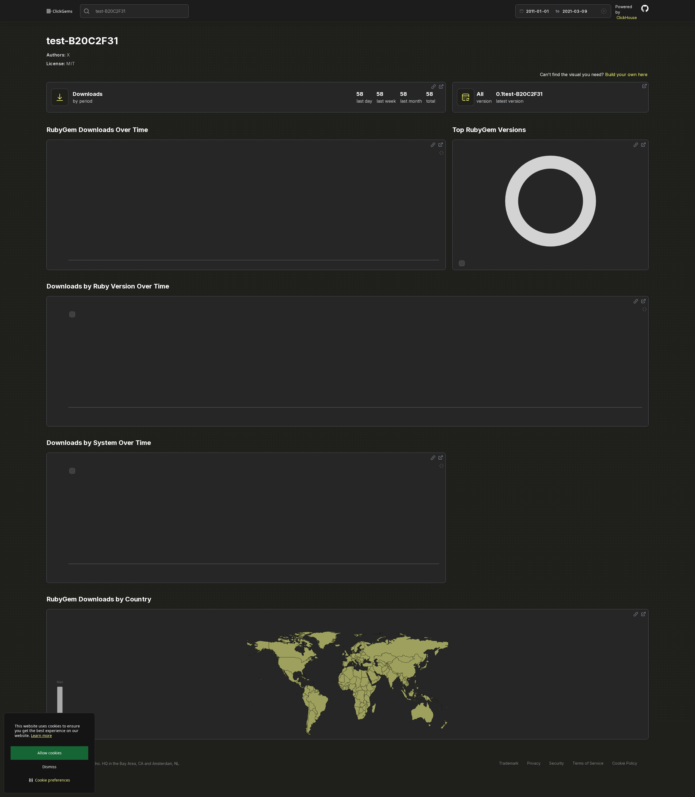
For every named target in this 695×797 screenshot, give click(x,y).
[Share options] (433, 86)
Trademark (509, 763)
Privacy (534, 763)
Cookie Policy (624, 763)
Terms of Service (588, 763)
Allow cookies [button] (49, 752)
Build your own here (626, 74)
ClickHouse (627, 17)
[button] (49, 780)
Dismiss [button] (49, 766)
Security (556, 763)
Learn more (41, 735)
